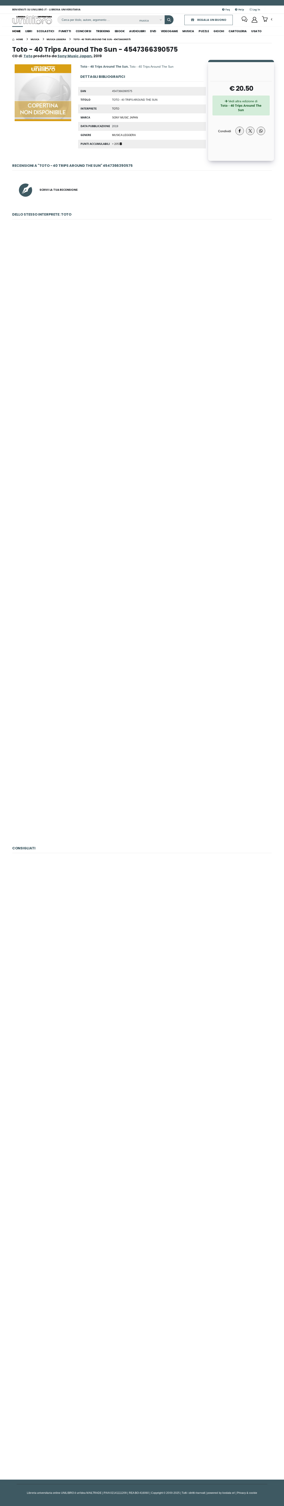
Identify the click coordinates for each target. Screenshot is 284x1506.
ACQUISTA (144, 314)
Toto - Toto (142, 385)
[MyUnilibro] (254, 20)
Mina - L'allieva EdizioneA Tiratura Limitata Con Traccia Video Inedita (141, 1325)
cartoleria (238, 31)
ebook (120, 31)
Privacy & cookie (247, 1493)
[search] (169, 19)
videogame (169, 31)
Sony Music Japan (125, 117)
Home (16, 31)
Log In (256, 9)
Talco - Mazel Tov (142, 916)
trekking (103, 31)
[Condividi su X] (250, 131)
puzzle (204, 31)
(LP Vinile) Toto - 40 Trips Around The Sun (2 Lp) (142, 282)
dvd (153, 31)
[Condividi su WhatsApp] (261, 131)
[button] (267, 19)
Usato (256, 31)
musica (188, 31)
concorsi (83, 31)
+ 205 (116, 144)
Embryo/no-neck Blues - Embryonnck (142, 1427)
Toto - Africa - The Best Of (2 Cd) (142, 487)
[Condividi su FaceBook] (239, 131)
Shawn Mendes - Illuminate (142, 1223)
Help (241, 9)
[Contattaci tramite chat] (244, 20)
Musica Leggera (124, 135)
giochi (218, 31)
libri (28, 31)
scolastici (45, 31)
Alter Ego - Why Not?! (142, 1018)
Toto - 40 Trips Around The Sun (142, 793)
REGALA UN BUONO (211, 20)
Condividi (224, 131)
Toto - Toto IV (142, 589)
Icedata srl (228, 1493)
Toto (28, 56)
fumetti (65, 31)
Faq (227, 9)
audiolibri (137, 31)
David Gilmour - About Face (142, 1120)
